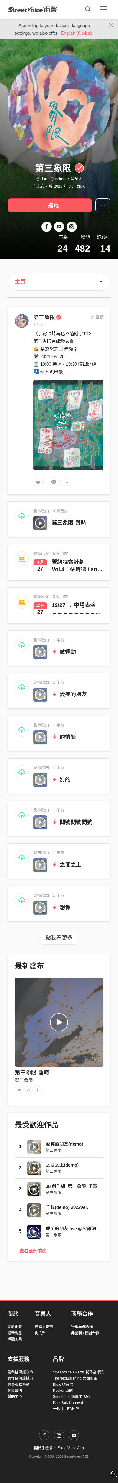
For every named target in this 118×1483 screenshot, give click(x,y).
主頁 (20, 282)
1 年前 (38, 324)
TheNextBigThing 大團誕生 (75, 1378)
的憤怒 (67, 737)
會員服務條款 (18, 1384)
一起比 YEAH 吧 (66, 1409)
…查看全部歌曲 (31, 1250)
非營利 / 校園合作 (85, 1333)
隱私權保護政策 (20, 1372)
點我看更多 (59, 938)
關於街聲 (15, 1327)
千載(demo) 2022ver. (67, 1207)
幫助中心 (15, 1396)
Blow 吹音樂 (63, 1384)
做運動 (67, 652)
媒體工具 (15, 1339)
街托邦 (40, 1333)
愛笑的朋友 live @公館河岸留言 (78, 1228)
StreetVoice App (71, 1448)
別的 (64, 779)
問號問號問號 (75, 822)
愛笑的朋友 (72, 694)
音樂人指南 (44, 1327)
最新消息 (15, 1333)
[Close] (111, 25)
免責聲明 (15, 1390)
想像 (64, 907)
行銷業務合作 (82, 1327)
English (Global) (76, 33)
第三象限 (44, 317)
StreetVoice (32, 9)
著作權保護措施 (20, 1378)
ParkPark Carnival (68, 1403)
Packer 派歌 (63, 1390)
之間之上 (69, 865)
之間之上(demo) (62, 1164)
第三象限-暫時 (69, 523)
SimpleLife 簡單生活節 (71, 1396)
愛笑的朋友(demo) (64, 1143)
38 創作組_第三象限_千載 (71, 1186)
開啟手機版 (43, 1448)
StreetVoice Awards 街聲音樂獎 (78, 1372)
